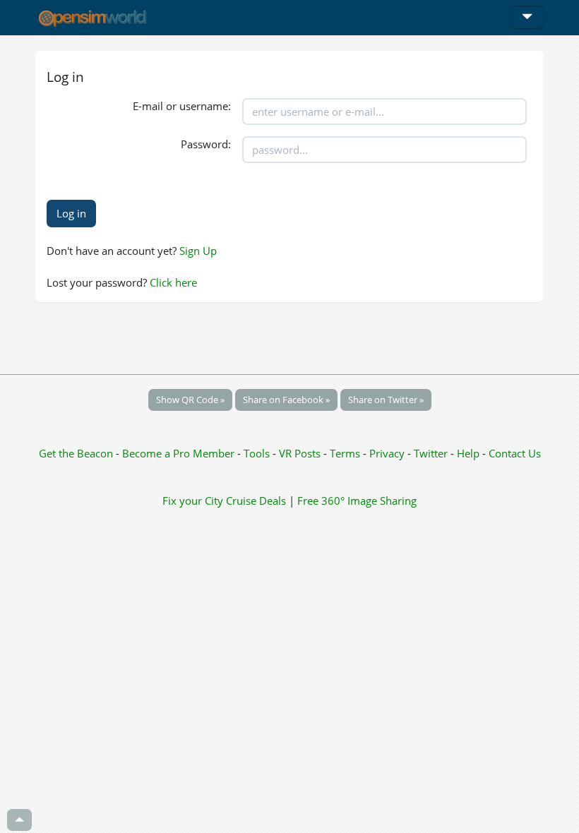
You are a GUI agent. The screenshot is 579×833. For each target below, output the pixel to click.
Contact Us (515, 453)
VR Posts (301, 453)
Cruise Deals (256, 500)
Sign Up (198, 251)
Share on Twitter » (386, 399)
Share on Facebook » (286, 399)
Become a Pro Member (179, 453)
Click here (173, 282)
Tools (258, 453)
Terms (346, 453)
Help (468, 453)
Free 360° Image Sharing (357, 500)
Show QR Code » (190, 399)
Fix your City (192, 500)
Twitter (431, 453)
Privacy (387, 453)
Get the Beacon (76, 453)
